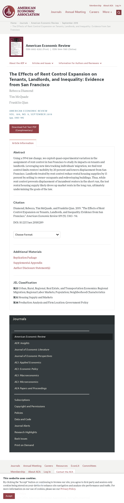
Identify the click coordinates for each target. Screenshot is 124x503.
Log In (118, 5)
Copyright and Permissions (30, 406)
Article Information (23, 143)
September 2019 (70, 23)
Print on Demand (24, 445)
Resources (62, 465)
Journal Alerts (22, 425)
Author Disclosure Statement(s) (31, 268)
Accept (9, 496)
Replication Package (25, 258)
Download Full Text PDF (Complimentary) (24, 129)
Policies (19, 413)
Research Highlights (26, 432)
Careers (94, 12)
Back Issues (21, 438)
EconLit (75, 465)
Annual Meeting (75, 12)
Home (13, 23)
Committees (89, 465)
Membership (95, 5)
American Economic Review (45, 23)
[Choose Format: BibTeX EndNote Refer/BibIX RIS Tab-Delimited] (36, 234)
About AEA (108, 5)
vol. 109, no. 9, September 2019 (30, 114)
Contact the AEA (64, 472)
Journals (56, 12)
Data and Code (23, 419)
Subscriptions (22, 400)
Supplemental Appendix (27, 263)
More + (107, 12)
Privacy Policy (68, 489)
